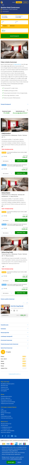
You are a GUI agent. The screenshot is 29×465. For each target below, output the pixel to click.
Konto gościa (4, 391)
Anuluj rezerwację (5, 389)
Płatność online (4, 385)
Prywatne (5, 25)
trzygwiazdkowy (17, 64)
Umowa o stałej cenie (5, 398)
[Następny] (26, 49)
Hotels (13, 2)
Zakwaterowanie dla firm (6, 396)
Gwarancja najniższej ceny (7, 418)
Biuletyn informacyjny (6, 412)
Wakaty (2, 414)
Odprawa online (4, 387)
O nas (2, 409)
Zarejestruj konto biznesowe (7, 403)
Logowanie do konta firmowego (8, 402)
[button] (19, 2)
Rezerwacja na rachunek (6, 400)
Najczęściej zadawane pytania (7, 384)
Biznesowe (12, 25)
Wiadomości (3, 411)
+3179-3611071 (5, 11)
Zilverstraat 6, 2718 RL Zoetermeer (9, 9)
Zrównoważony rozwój (6, 416)
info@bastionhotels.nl (7, 427)
